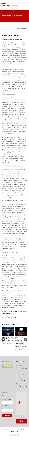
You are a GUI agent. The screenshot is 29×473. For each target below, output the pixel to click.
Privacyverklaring (14, 431)
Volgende (23, 28)
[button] (3, 339)
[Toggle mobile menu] (28, 5)
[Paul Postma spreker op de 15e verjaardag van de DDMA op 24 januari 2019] (8, 327)
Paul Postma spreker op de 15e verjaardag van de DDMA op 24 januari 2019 (7, 340)
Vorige (17, 28)
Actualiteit (13, 317)
